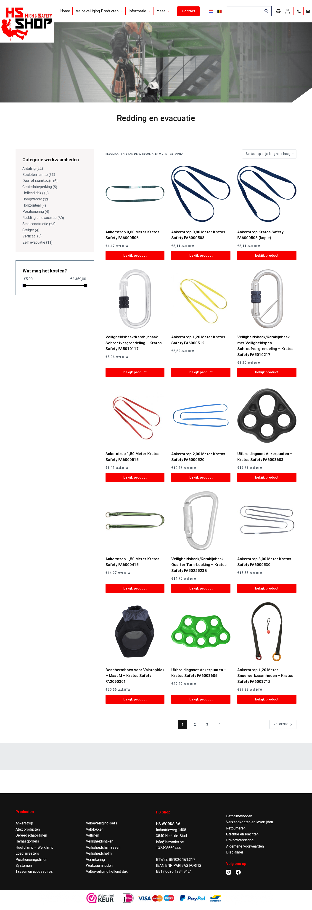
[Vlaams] (219, 11)
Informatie (137, 11)
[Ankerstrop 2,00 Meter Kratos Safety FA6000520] (200, 415)
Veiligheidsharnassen (103, 847)
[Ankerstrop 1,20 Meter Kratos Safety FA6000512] (200, 298)
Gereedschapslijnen (31, 835)
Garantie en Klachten (242, 834)
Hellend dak (31, 193)
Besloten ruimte (35, 174)
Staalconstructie (35, 224)
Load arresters (27, 853)
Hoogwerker (32, 199)
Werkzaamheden (99, 865)
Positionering (33, 211)
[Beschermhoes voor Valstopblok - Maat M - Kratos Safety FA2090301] (135, 631)
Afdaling (29, 168)
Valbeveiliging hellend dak (107, 871)
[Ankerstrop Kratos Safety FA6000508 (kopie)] (266, 193)
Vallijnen (92, 835)
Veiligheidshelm (99, 853)
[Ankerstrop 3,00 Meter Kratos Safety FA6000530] (266, 520)
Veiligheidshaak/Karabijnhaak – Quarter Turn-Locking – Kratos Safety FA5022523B (199, 565)
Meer (160, 11)
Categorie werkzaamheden (50, 159)
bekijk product (135, 255)
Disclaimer (234, 852)
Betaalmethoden (239, 816)
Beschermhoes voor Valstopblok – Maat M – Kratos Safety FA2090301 (135, 676)
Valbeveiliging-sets (101, 823)
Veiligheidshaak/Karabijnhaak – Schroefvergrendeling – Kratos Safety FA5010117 (134, 343)
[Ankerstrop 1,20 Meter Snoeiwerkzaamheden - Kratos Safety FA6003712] (266, 631)
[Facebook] (238, 872)
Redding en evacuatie (39, 217)
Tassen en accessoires (34, 871)
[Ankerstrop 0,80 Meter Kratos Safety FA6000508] (200, 193)
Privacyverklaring (240, 840)
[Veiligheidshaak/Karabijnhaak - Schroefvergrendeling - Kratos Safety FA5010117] (135, 298)
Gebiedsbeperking (37, 187)
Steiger (28, 230)
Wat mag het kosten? (45, 271)
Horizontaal (31, 205)
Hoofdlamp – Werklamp (34, 847)
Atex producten (28, 829)
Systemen (24, 865)
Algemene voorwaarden (245, 846)
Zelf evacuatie (33, 242)
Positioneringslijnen (31, 859)
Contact (188, 11)
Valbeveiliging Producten (97, 11)
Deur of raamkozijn (37, 180)
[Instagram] (228, 872)
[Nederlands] (211, 11)
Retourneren (236, 828)
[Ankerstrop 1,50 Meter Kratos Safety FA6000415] (135, 520)
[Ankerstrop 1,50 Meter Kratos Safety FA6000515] (135, 415)
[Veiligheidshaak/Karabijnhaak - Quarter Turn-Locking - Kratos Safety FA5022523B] (200, 520)
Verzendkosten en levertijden (249, 822)
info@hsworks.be (170, 842)
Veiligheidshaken (99, 841)
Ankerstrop (24, 823)
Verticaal (29, 236)
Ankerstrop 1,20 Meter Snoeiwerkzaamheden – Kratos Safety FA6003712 (265, 676)
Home (65, 11)
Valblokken (94, 829)
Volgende (281, 724)
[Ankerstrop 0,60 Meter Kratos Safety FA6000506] (135, 193)
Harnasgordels (27, 841)
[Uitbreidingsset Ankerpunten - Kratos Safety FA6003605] (200, 631)
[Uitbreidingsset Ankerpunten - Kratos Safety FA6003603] (266, 415)
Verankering (95, 859)
